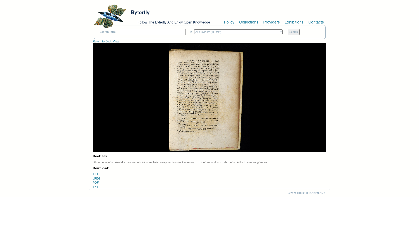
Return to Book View (106, 41)
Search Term (108, 32)
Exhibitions (294, 22)
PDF (96, 182)
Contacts (316, 22)
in (191, 32)
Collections (248, 22)
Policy (229, 22)
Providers (271, 22)
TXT (95, 187)
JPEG (96, 178)
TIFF (96, 174)
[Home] (110, 16)
